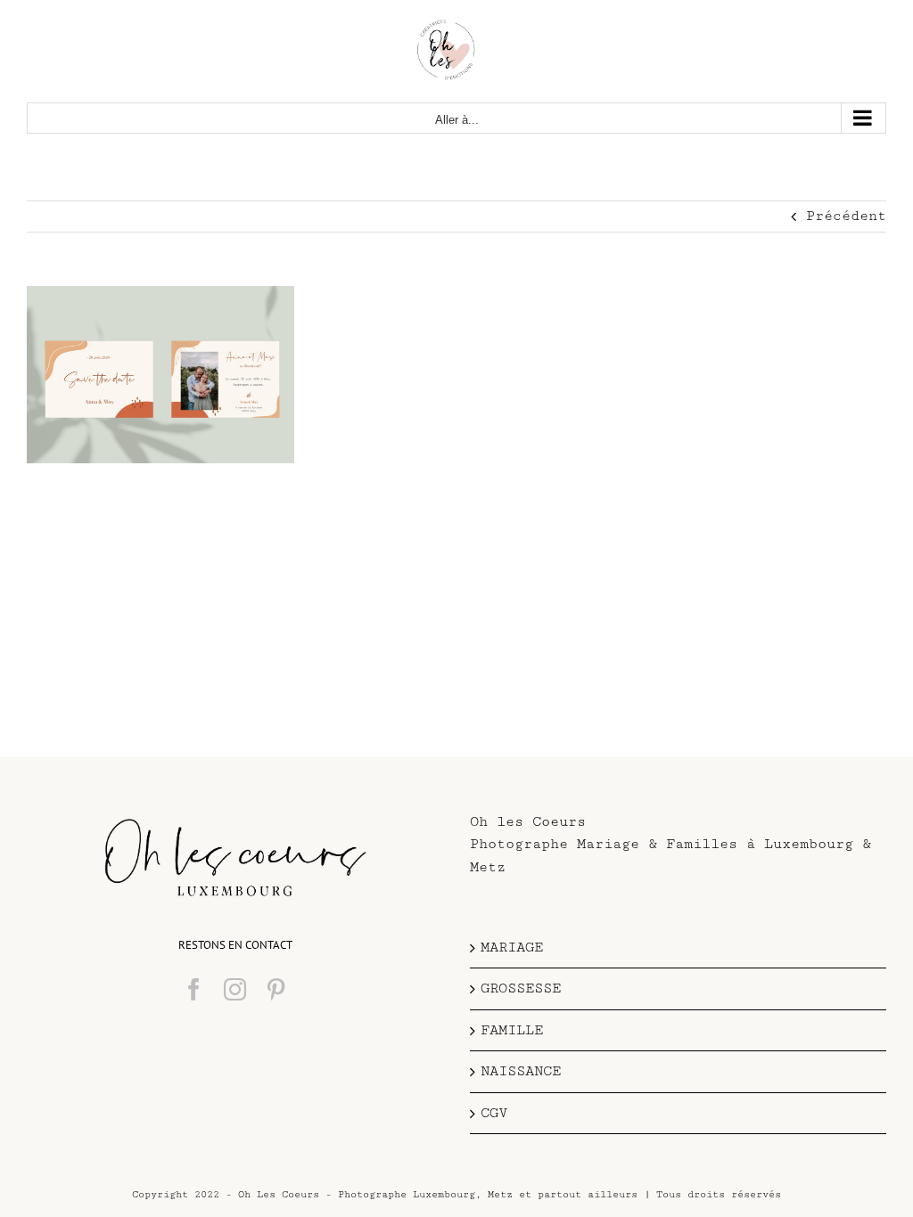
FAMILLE (512, 1030)
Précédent (846, 216)
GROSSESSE (521, 988)
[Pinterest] (276, 989)
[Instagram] (235, 989)
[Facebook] (194, 989)
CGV (494, 1113)
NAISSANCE (521, 1071)
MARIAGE (512, 947)
